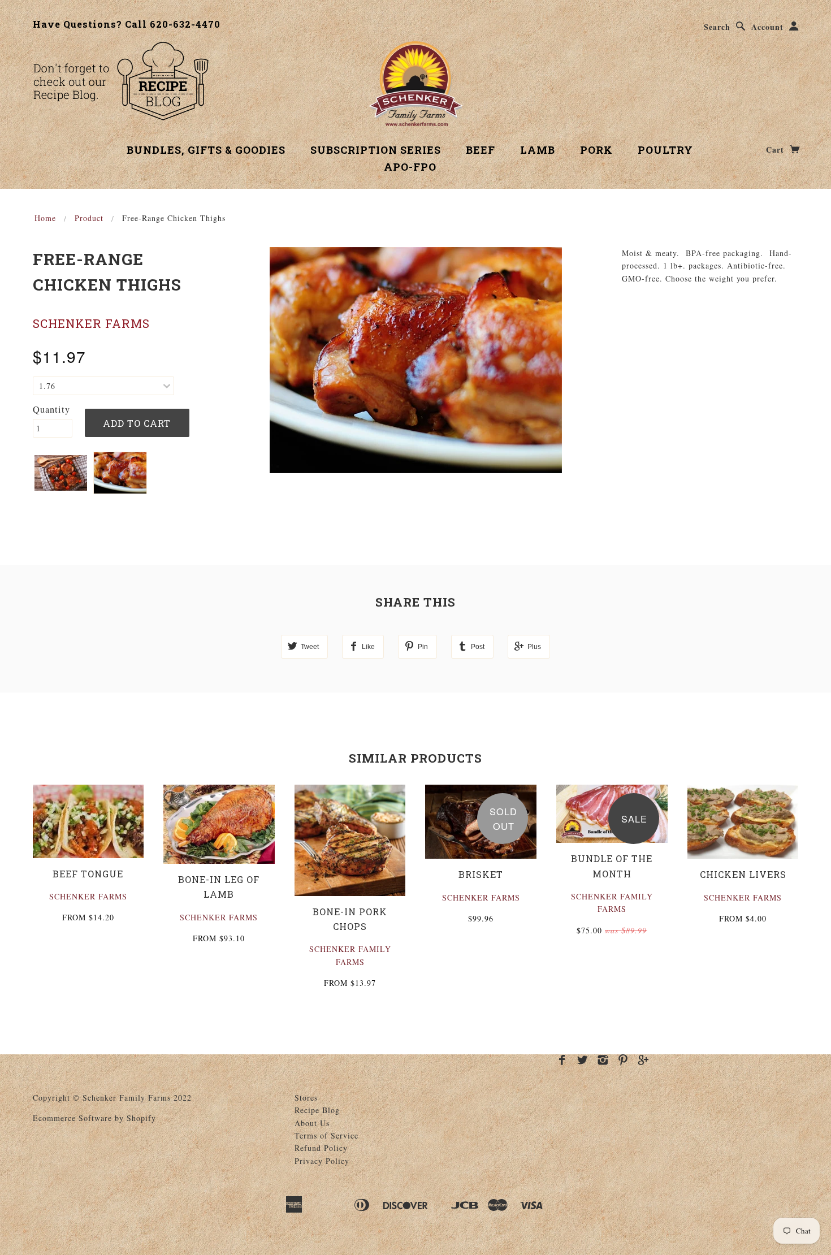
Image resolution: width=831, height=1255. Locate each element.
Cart (776, 149)
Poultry (665, 150)
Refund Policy (321, 1148)
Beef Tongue (88, 874)
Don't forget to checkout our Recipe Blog (121, 80)
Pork (596, 150)
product (89, 218)
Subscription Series (375, 150)
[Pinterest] (623, 1060)
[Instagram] (603, 1060)
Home (45, 218)
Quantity (51, 409)
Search (717, 27)
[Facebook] (562, 1060)
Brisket (480, 874)
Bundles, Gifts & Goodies (206, 150)
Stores (306, 1097)
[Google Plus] (644, 1060)
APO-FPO (410, 167)
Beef (480, 150)
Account (767, 27)
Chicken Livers (743, 874)
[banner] (416, 83)
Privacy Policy (322, 1161)
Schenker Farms (91, 323)
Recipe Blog (317, 1110)
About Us (312, 1123)
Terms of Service (326, 1135)
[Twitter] (582, 1060)
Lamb (537, 150)
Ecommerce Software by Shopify (94, 1118)
